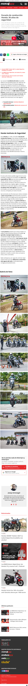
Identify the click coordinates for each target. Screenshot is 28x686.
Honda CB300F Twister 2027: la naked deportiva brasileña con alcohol (12, 538)
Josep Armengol (14, 493)
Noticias (21, 7)
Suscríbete (3, 7)
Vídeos (26, 7)
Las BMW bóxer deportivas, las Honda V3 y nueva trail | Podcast (18, 612)
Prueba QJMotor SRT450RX (14, 1)
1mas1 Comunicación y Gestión (10, 676)
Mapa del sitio (4, 680)
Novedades (9, 7)
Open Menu (25, 4)
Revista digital (4, 683)
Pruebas (16, 7)
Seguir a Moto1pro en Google (20, 54)
